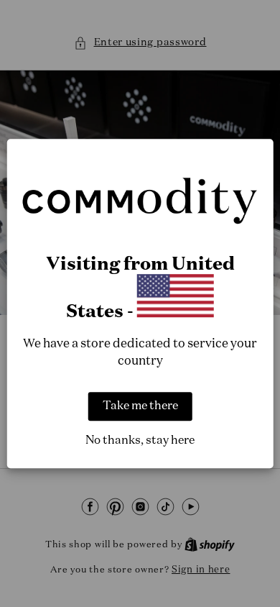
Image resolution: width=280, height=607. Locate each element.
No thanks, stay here (140, 441)
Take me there (140, 406)
